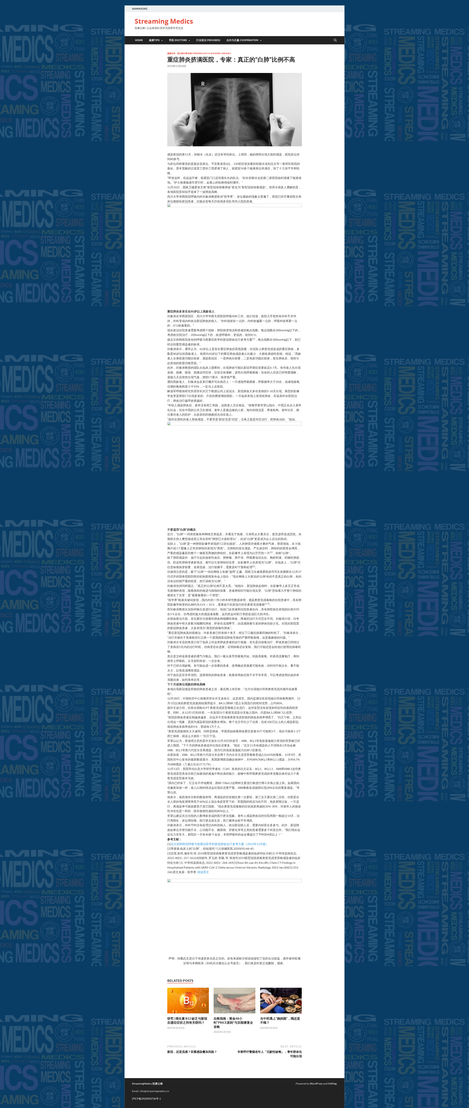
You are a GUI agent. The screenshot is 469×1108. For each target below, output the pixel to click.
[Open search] (335, 40)
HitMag (332, 1083)
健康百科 (171, 53)
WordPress (316, 1083)
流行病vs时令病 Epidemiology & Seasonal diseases (204, 53)
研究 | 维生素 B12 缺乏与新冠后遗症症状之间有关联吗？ (187, 1020)
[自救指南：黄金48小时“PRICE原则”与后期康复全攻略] (234, 1001)
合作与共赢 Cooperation (242, 40)
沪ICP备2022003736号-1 (146, 1098)
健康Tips (154, 40)
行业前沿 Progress (208, 40)
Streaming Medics (164, 21)
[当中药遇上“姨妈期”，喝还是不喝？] (281, 1001)
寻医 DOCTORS (178, 40)
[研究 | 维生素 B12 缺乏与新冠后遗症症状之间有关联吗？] (188, 1001)
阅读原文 (203, 872)
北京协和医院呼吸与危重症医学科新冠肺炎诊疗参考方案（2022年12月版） (220, 844)
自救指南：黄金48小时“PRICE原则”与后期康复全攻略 (233, 1022)
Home (139, 40)
